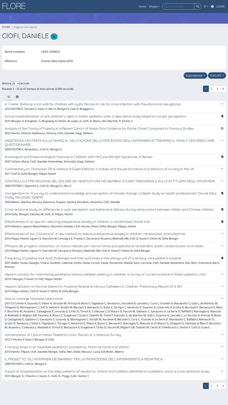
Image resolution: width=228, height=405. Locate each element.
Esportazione (194, 75)
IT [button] (205, 6)
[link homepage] (15, 6)
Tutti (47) (216, 75)
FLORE (6, 27)
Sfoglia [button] (153, 6)
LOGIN (220, 6)
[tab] (9, 96)
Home (142, 6)
